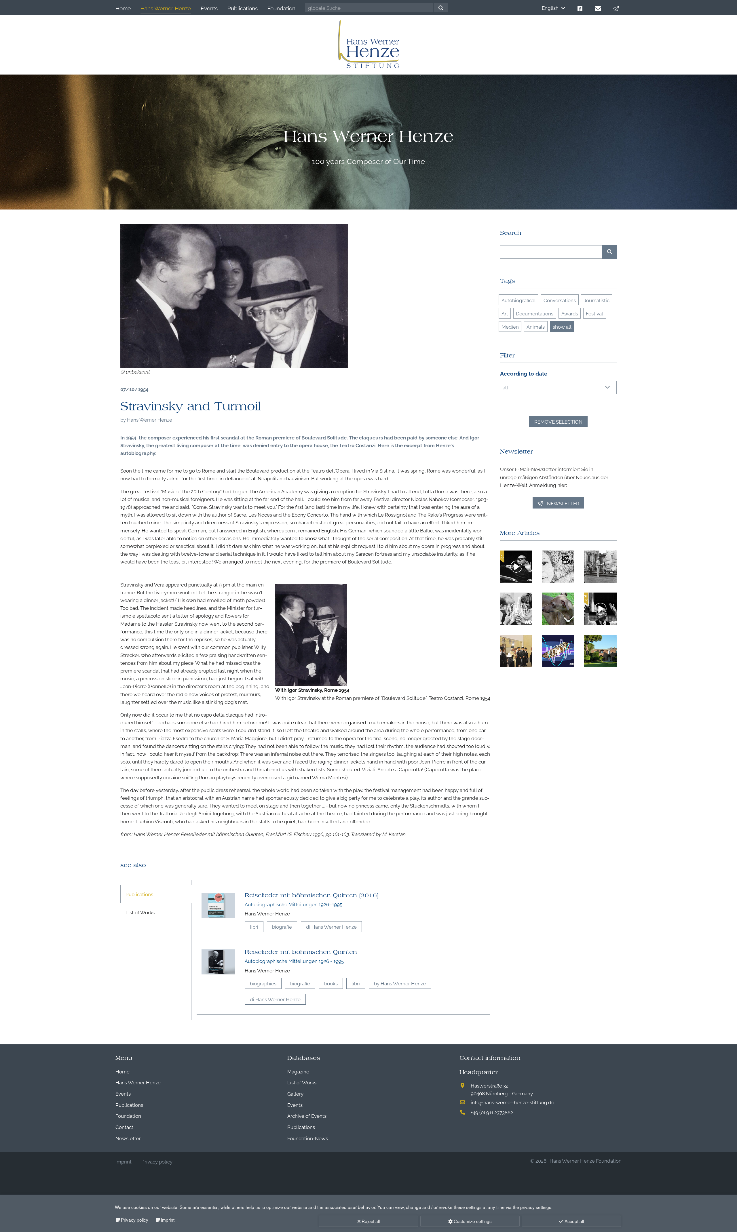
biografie (282, 926)
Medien (510, 326)
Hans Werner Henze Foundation (586, 1160)
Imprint (167, 1219)
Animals (536, 326)
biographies (263, 983)
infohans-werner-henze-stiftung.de (512, 1102)
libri (254, 926)
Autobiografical (519, 300)
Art (505, 313)
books (331, 983)
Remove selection (558, 421)
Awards (569, 313)
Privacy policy (134, 1219)
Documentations (534, 313)
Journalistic (596, 300)
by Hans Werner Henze (400, 983)
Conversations (560, 300)
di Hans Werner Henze (331, 926)
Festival (594, 313)
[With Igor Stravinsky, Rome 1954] (234, 296)
